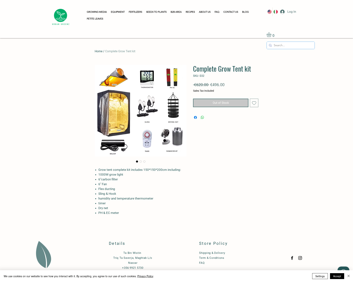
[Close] (348, 276)
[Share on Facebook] (195, 117)
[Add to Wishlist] (254, 103)
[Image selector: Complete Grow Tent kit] (137, 161)
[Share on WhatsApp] (202, 117)
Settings (320, 276)
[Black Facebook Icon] (292, 257)
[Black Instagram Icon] (300, 257)
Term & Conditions (211, 258)
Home (98, 51)
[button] (97, 12)
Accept (337, 276)
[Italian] (275, 11)
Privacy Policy (145, 276)
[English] (269, 11)
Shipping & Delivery (212, 253)
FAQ (201, 263)
